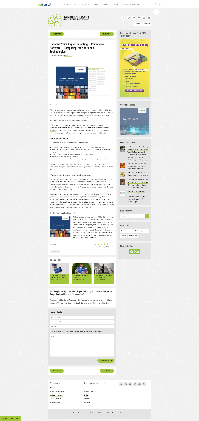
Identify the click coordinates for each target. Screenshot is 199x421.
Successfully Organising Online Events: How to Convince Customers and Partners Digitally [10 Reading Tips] (136, 197)
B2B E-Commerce (55, 388)
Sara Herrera (68, 55)
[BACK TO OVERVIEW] (158, 12)
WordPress (95, 412)
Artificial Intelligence (56, 395)
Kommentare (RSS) (117, 412)
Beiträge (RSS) (106, 412)
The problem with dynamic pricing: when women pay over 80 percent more (137, 166)
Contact (147, 24)
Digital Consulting (55, 402)
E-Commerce (55, 251)
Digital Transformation (57, 391)
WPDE (100, 412)
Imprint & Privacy (135, 231)
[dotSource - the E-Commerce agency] (44, 4)
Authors (137, 24)
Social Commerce (55, 398)
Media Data (133, 236)
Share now (53, 245)
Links (146, 231)
